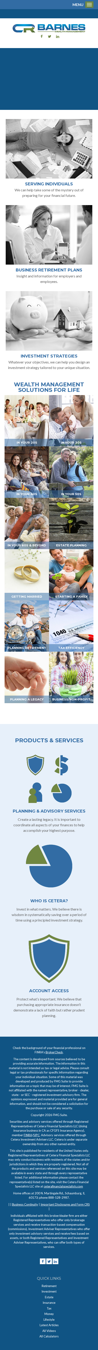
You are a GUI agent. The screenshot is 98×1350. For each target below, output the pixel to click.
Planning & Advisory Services (49, 811)
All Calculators (49, 1336)
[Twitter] (49, 1261)
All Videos (49, 1331)
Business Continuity (25, 1204)
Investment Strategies (49, 356)
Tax (49, 1308)
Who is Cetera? (49, 901)
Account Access (49, 991)
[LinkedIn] (55, 1261)
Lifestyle (49, 1319)
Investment (49, 1291)
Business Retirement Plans (49, 270)
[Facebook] (43, 1261)
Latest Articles (49, 1325)
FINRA (28, 1135)
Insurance (49, 1302)
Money (49, 1314)
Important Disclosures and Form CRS (65, 1204)
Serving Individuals (49, 184)
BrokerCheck (54, 1052)
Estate (49, 1297)
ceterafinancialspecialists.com (63, 1186)
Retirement (49, 1286)
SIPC (36, 1135)
